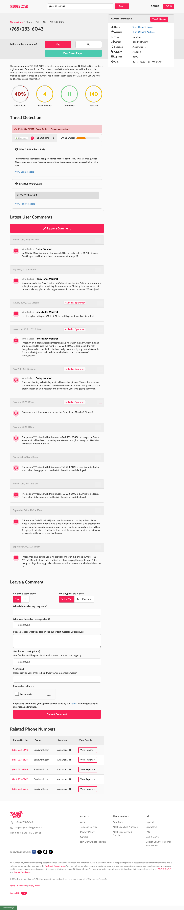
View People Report (25, 203)
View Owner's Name (143, 27)
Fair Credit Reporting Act (55, 866)
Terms (74, 703)
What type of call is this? (71, 593)
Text (84, 599)
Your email (18, 668)
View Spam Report (73, 53)
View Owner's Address (144, 32)
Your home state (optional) (26, 651)
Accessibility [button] (15, 893)
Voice (67, 599)
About (83, 822)
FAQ (148, 831)
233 (44, 22)
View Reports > (87, 750)
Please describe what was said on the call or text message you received (48, 631)
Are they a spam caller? (24, 593)
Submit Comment (57, 714)
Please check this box (23, 686)
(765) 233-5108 (20, 759)
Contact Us (151, 826)
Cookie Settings (8, 908)
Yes (58, 44)
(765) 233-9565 (20, 769)
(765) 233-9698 (20, 750)
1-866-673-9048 (24, 822)
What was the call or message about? (31, 619)
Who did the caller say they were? (30, 606)
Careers (84, 836)
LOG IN (168, 6)
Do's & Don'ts (152, 836)
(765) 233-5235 (20, 789)
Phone (29, 22)
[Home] (19, 6)
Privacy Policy (87, 831)
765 (37, 22)
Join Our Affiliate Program (93, 841)
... (98, 240)
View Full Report (159, 19)
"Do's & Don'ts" (164, 869)
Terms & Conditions (22, 872)
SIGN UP (155, 6)
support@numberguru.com (28, 827)
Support (150, 822)
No (88, 44)
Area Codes (118, 822)
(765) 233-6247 (20, 779)
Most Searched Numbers (125, 826)
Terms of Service (88, 826)
